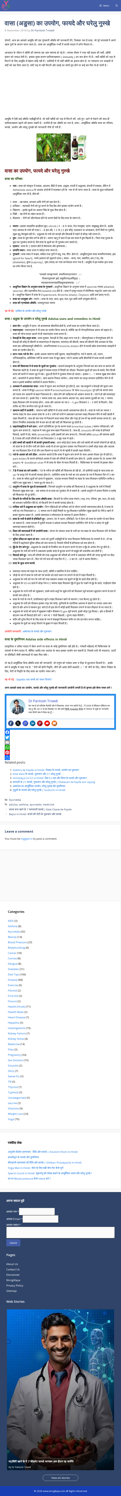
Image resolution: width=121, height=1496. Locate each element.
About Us (12, 1264)
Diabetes (13, 969)
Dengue (12, 963)
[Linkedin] (32, 723)
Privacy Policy (14, 1285)
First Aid (13, 996)
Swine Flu (14, 1076)
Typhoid (13, 1092)
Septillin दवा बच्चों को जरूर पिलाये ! (34, 679)
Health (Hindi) (16, 1006)
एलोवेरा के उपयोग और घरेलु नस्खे (30, 311)
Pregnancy (14, 1055)
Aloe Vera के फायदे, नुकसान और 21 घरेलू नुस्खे (36, 774)
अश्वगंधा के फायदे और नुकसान (37, 631)
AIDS (11, 921)
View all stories (60, 1478)
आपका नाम (12, 1211)
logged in (27, 838)
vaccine (12, 1103)
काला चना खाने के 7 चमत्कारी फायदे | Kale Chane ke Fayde (40, 809)
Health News (16, 1012)
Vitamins (13, 1108)
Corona (12, 958)
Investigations (16, 1028)
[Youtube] (47, 723)
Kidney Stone (16, 1039)
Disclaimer (13, 1275)
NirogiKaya (13, 1280)
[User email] (54, 723)
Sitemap (11, 1291)
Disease (12, 980)
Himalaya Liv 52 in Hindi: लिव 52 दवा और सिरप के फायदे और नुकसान (49, 778)
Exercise (13, 985)
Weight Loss (15, 1114)
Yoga (11, 1119)
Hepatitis (13, 1022)
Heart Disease (16, 1017)
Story (11, 1071)
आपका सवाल (13, 1225)
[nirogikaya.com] (6, 5)
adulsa (13, 804)
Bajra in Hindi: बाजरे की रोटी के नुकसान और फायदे (35, 814)
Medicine (13, 1044)
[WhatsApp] (60, 747)
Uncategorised (17, 1097)
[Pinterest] (40, 723)
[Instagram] (25, 723)
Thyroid (13, 1087)
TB (9, 1081)
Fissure (12, 1001)
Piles (11, 1049)
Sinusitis (13, 1065)
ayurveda (35, 804)
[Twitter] (18, 723)
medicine (48, 804)
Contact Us (13, 1269)
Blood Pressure (17, 942)
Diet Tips (13, 974)
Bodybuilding (16, 947)
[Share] (60, 757)
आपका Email (14, 1219)
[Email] (60, 742)
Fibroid (12, 990)
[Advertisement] (60, 93)
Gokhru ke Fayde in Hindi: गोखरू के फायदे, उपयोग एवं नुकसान (46, 770)
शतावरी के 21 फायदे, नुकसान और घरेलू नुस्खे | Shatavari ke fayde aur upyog (54, 782)
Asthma (12, 926)
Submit (13, 1242)
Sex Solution (15, 1060)
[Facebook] (11, 723)
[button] (116, 5)
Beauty (12, 937)
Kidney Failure (17, 1033)
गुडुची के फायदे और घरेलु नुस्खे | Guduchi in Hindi (39, 790)
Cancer (12, 953)
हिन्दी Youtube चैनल (74, 708)
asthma (23, 804)
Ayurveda (15, 800)
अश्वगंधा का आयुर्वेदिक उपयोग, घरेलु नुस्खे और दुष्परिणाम (39, 786)
